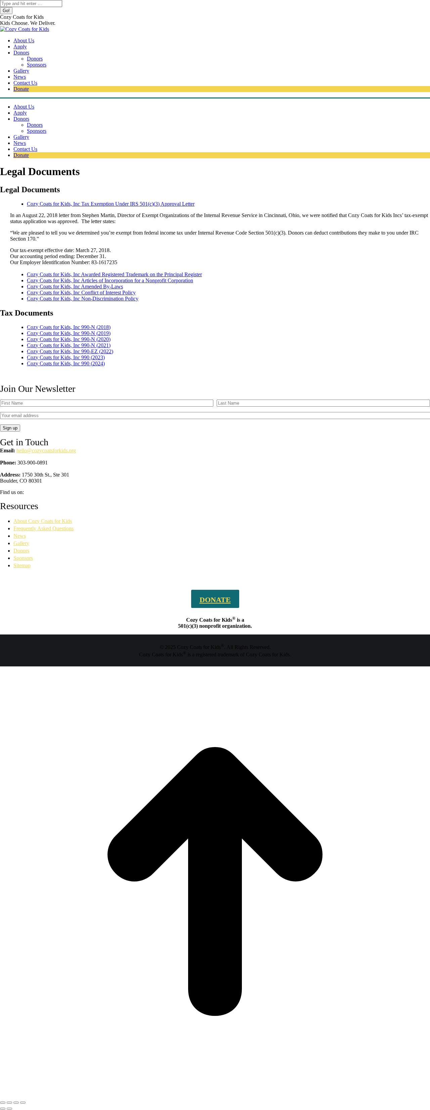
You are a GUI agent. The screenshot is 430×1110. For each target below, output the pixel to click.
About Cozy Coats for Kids (42, 521)
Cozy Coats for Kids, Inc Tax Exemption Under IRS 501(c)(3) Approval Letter (111, 204)
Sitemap (22, 565)
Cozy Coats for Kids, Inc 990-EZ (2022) (70, 351)
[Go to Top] (215, 1095)
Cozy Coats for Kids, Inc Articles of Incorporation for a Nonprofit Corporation (110, 280)
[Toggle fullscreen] (16, 1103)
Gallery (21, 543)
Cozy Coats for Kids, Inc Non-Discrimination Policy (82, 298)
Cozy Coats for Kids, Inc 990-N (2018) (69, 327)
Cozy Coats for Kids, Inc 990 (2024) (66, 363)
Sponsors (23, 558)
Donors (21, 550)
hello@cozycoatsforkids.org (46, 450)
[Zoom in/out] (23, 1103)
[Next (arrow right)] (9, 1109)
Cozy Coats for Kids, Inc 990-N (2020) (69, 339)
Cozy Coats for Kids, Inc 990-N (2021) (69, 345)
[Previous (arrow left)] (2, 1109)
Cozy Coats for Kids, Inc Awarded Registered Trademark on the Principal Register (114, 274)
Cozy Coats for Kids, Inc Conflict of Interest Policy (81, 292)
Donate (215, 599)
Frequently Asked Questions (43, 528)
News (19, 536)
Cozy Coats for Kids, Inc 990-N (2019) (69, 333)
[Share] (9, 1103)
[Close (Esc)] (2, 1103)
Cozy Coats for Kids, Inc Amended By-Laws (75, 286)
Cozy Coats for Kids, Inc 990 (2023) (66, 357)
